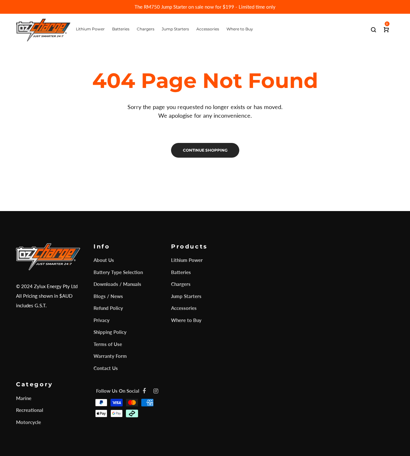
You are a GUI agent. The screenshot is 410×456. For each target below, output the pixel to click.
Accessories (184, 308)
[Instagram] (155, 390)
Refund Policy (108, 308)
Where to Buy (186, 320)
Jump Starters (186, 296)
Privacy (102, 320)
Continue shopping (205, 150)
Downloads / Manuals (117, 284)
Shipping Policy (110, 332)
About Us (104, 260)
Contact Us (106, 368)
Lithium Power (187, 260)
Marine (23, 398)
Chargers (181, 284)
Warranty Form (110, 356)
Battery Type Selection (118, 272)
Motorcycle (28, 422)
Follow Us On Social (117, 391)
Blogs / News (108, 296)
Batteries (181, 272)
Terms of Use (108, 344)
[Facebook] (144, 390)
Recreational (29, 410)
